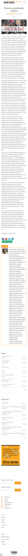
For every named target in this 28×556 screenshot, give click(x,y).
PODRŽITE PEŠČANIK (7, 241)
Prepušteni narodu (6, 379)
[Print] (14, 16)
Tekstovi (3, 517)
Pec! (3, 365)
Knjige (2, 534)
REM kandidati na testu (8, 422)
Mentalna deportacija (7, 417)
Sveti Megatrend (6, 361)
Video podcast (7, 508)
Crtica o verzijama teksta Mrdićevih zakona (13, 433)
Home (2, 515)
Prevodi (6, 500)
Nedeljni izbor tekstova (7, 480)
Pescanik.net (7, 497)
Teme (2, 527)
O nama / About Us (5, 539)
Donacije (3, 544)
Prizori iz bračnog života (8, 384)
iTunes (5, 506)
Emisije (3, 520)
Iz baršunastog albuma (7, 375)
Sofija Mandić (10, 14)
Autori (5, 499)
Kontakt (3, 541)
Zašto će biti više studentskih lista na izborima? (14, 407)
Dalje (26, 389)
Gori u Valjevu (5, 402)
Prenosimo (3, 524)
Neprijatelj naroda (6, 356)
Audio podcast (7, 504)
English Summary (6, 487)
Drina (3, 370)
